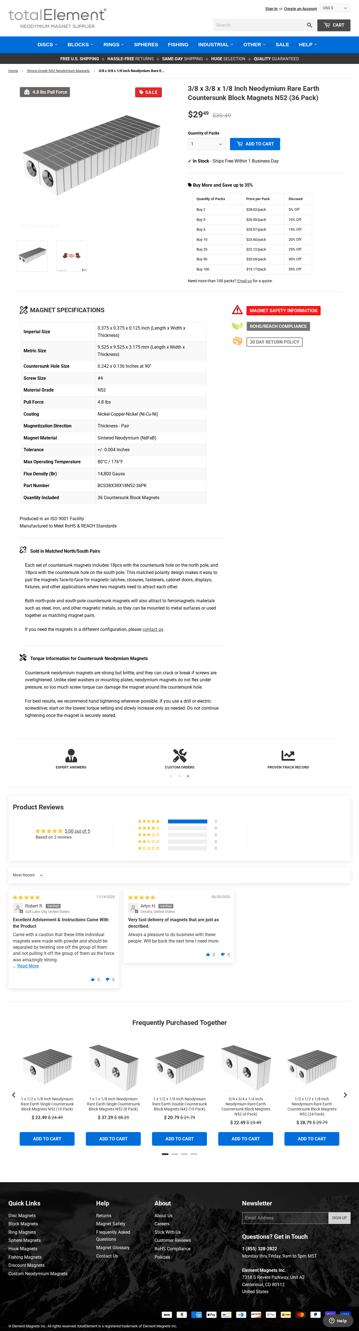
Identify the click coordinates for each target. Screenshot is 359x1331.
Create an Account (300, 8)
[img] (26, 897)
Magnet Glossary (113, 1247)
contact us (152, 629)
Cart (338, 25)
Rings (112, 44)
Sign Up (339, 1218)
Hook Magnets (22, 1248)
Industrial (214, 44)
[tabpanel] (71, 759)
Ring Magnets (22, 1232)
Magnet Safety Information (283, 310)
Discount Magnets (26, 1265)
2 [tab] (179, 776)
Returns (103, 1215)
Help (306, 44)
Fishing (178, 44)
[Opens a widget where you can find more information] (338, 1321)
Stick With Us (168, 1232)
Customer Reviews (173, 1240)
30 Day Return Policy (274, 342)
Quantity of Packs (203, 133)
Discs (46, 44)
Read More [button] (28, 966)
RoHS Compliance (172, 1248)
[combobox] (264, 25)
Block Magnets (23, 1223)
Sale (282, 44)
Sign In (271, 8)
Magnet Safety (110, 1223)
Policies (162, 1257)
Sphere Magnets (24, 1240)
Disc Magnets (22, 1215)
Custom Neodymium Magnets (38, 1273)
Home (13, 71)
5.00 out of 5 (77, 831)
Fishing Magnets (25, 1257)
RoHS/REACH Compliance (278, 326)
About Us (163, 1215)
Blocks (79, 44)
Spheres (146, 44)
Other (253, 44)
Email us (244, 281)
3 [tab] (188, 776)
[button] (149, 821)
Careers (162, 1223)
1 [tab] (171, 776)
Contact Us (107, 1256)
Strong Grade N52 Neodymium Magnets (58, 71)
